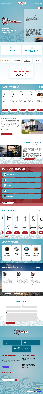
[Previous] (40, 87)
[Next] (42, 87)
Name (6, 305)
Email (23, 305)
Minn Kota (10, 100)
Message (7, 312)
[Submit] (16, 380)
